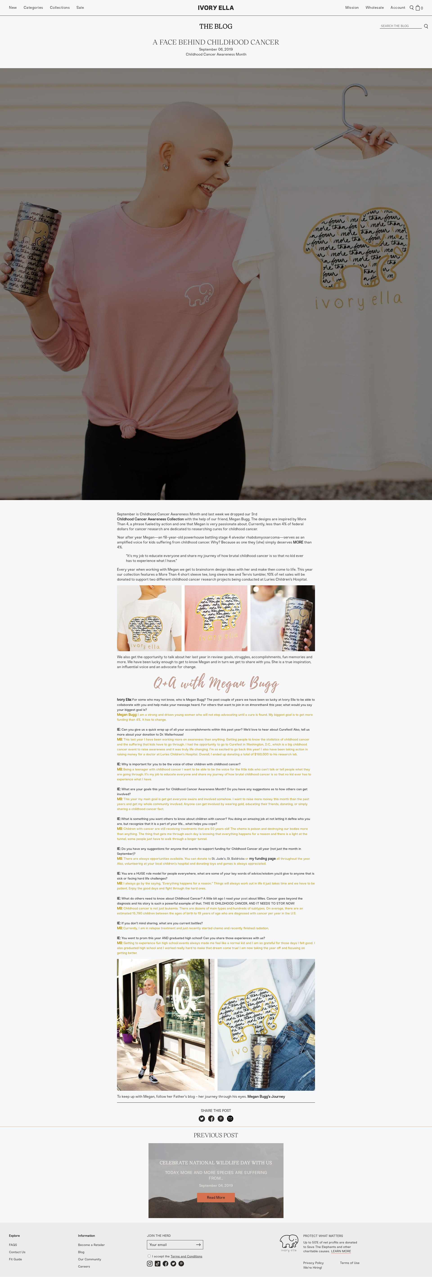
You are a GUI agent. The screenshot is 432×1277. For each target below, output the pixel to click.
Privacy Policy (313, 1263)
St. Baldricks (236, 859)
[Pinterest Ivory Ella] (181, 1263)
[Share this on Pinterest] (221, 1118)
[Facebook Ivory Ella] (165, 1263)
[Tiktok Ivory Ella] (157, 1263)
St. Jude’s (219, 859)
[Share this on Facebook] (211, 1118)
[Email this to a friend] (230, 1118)
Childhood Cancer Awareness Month (216, 54)
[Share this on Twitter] (202, 1118)
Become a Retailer (91, 1245)
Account (398, 7)
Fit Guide (15, 1259)
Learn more (341, 1251)
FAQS (13, 1245)
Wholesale (375, 7)
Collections (60, 7)
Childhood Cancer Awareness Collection (150, 519)
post (244, 898)
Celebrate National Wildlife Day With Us (216, 1162)
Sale (80, 7)
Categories (33, 7)
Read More (216, 1197)
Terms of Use (350, 1263)
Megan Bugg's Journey (266, 1096)
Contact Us (17, 1252)
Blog (81, 1252)
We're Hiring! (312, 1268)
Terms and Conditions (186, 1256)
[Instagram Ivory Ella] (150, 1263)
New (13, 7)
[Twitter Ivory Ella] (173, 1263)
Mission (352, 7)
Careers (84, 1266)
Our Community (89, 1259)
